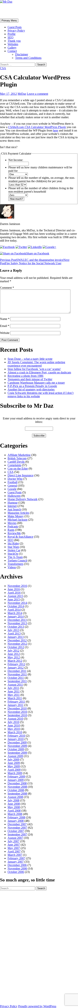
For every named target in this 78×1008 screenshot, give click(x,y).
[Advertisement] (15, 947)
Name (4, 318)
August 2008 (15, 797)
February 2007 (16, 858)
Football (12, 482)
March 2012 (15, 660)
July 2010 (13, 722)
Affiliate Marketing (19, 455)
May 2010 (14, 728)
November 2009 (17, 745)
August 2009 (15, 756)
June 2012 (14, 654)
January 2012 (16, 667)
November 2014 (17, 602)
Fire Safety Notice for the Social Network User (34, 261)
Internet (12, 506)
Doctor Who (15, 478)
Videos (12, 567)
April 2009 (14, 769)
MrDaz (22, 93)
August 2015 (15, 596)
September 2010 (17, 715)
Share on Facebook (37, 253)
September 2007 (17, 834)
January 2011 (15, 705)
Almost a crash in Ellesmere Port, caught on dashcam (39, 372)
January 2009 (16, 780)
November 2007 (17, 827)
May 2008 (14, 807)
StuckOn (13, 553)
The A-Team (15, 557)
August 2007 (15, 837)
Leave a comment (37, 93)
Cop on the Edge (18, 468)
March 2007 (15, 854)
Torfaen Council (17, 560)
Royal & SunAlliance (20, 536)
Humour (13, 502)
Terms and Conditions (28, 57)
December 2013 (17, 619)
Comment (7, 287)
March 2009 (15, 773)
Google (12, 489)
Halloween (14, 495)
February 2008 (16, 817)
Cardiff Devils (16, 461)
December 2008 (17, 783)
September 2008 (17, 793)
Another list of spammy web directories (31, 389)
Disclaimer (21, 54)
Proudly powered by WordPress (37, 1006)
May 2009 (14, 766)
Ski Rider (13, 543)
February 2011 (16, 701)
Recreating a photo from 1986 (25, 375)
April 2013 (14, 633)
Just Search (14, 509)
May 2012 (14, 657)
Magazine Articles (18, 512)
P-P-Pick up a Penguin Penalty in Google (32, 386)
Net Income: (15, 160)
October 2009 (16, 749)
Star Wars (13, 546)
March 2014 (15, 613)
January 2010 (16, 739)
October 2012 (16, 647)
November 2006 (17, 868)
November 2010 (17, 711)
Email (4, 325)
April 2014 (14, 609)
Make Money (16, 516)
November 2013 (17, 623)
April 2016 (14, 592)
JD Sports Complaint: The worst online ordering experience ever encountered (36, 364)
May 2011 (14, 694)
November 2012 (17, 643)
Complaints (14, 465)
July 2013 (13, 630)
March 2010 (15, 732)
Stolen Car (14, 550)
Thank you (14, 40)
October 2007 (16, 831)
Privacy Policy (16, 30)
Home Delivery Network (22, 499)
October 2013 (16, 626)
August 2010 (15, 718)
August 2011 (15, 684)
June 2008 (14, 803)
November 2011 (17, 674)
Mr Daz (10, 10)
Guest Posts (15, 27)
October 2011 (16, 677)
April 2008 (14, 810)
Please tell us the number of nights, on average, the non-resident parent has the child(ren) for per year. (41, 179)
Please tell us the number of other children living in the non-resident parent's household (40, 190)
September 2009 (17, 752)
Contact (12, 51)
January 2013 (16, 637)
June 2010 (14, 725)
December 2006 (17, 865)
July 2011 (13, 688)
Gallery (12, 47)
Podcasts (13, 526)
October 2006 (16, 871)
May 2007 (14, 848)
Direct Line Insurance (21, 475)
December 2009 (17, 742)
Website (4, 332)
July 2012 (13, 650)
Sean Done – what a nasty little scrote (30, 358)
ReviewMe (14, 533)
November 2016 (17, 585)
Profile (12, 34)
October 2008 (16, 790)
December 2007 (17, 824)
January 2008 (16, 820)
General (12, 485)
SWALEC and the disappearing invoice (31, 259)
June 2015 (14, 599)
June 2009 (14, 763)
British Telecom (17, 458)
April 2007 (14, 851)
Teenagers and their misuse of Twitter (30, 379)
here (55, 130)
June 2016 (14, 589)
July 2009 (13, 759)
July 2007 (13, 841)
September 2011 (17, 681)
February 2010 (16, 735)
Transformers (15, 563)
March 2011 (15, 698)
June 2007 (14, 844)
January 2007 (16, 861)
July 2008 (13, 800)
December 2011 (17, 671)
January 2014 (16, 616)
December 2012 (17, 640)
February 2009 (16, 776)
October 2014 (16, 606)
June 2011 (14, 691)
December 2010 (17, 708)
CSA (3, 68)
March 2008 (15, 814)
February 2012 (16, 664)
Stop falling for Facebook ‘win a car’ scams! (34, 369)
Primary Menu (9, 20)
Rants (11, 529)
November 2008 (17, 786)
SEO (10, 37)
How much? (16, 199)
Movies (12, 523)
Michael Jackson (17, 519)
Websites (13, 44)
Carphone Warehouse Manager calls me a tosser (36, 382)
